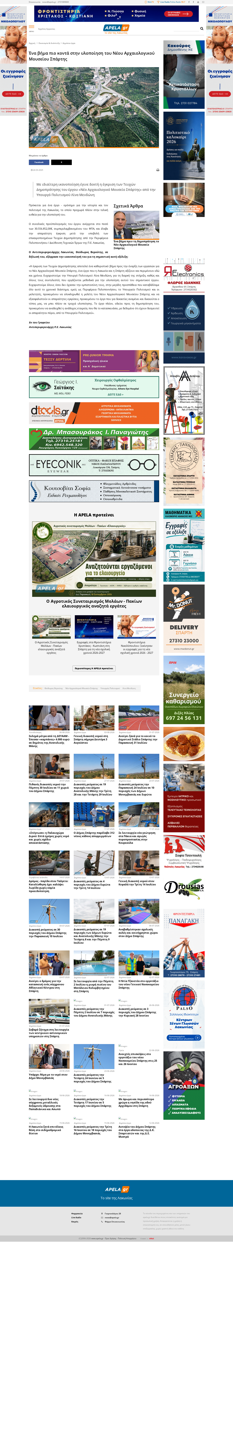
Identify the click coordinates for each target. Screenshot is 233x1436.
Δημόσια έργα (69, 43)
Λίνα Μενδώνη (129, 688)
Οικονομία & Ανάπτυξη (49, 43)
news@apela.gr (112, 1217)
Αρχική (32, 43)
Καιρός (74, 1221)
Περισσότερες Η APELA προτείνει (94, 668)
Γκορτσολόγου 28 (113, 1213)
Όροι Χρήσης (110, 1238)
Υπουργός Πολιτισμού (110, 688)
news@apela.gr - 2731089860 (55, 2)
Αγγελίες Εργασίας (46, 29)
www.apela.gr (97, 1238)
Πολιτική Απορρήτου (127, 1238)
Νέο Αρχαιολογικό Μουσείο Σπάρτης (81, 688)
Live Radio (76, 1217)
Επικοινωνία (34, 2)
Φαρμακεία (77, 1213)
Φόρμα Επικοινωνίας (115, 1221)
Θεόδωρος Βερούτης (53, 688)
